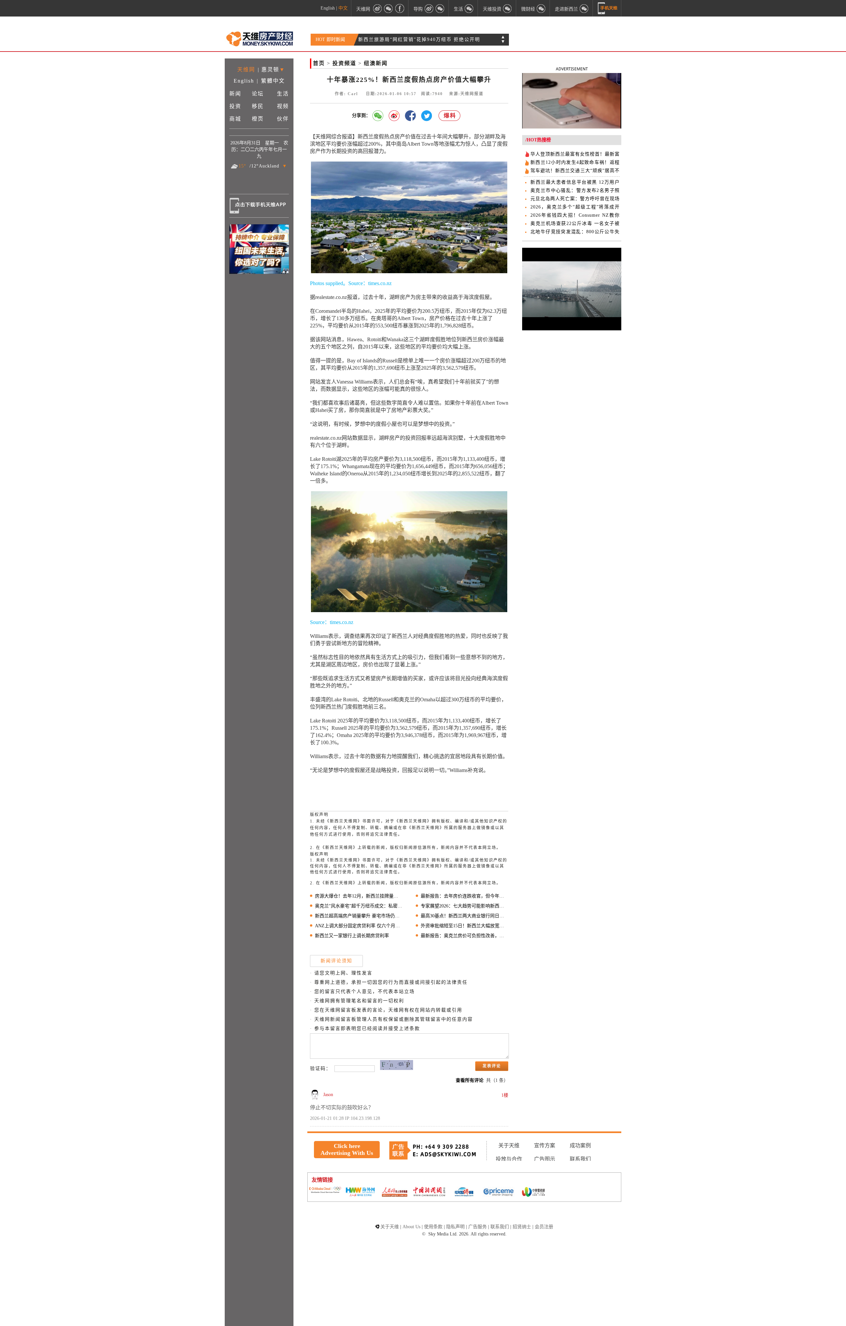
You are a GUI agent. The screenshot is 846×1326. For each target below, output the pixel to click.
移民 (258, 106)
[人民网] (394, 1192)
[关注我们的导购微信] (541, 8)
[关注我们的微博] (377, 8)
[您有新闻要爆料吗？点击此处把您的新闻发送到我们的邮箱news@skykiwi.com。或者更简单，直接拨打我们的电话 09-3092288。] (450, 116)
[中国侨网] (464, 1192)
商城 (235, 119)
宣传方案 (544, 1145)
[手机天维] (608, 8)
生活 (283, 93)
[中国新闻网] (429, 1192)
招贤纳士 (522, 1226)
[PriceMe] (498, 1192)
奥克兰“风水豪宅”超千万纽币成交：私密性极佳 (359, 905)
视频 (283, 106)
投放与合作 (509, 1159)
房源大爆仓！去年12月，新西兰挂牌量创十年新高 (359, 896)
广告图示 (544, 1159)
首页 (319, 63)
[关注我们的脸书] (400, 8)
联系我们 (580, 1159)
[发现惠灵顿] (584, 8)
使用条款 (433, 1226)
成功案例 (580, 1145)
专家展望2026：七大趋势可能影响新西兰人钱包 (464, 905)
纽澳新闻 (376, 63)
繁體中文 (273, 81)
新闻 (235, 93)
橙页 (258, 119)
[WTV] (533, 1192)
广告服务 (477, 1226)
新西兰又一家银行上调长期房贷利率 (352, 935)
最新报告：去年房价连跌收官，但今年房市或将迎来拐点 (464, 896)
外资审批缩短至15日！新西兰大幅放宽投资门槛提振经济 (464, 925)
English (328, 8)
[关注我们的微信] (389, 8)
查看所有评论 (469, 1080)
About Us (411, 1226)
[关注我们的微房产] (508, 8)
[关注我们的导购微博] (429, 8)
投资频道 (344, 63)
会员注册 (544, 1226)
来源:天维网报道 (466, 94)
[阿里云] (325, 1190)
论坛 (258, 93)
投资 (235, 106)
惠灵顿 (270, 69)
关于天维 (508, 1145)
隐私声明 (455, 1226)
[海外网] (359, 1192)
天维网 (363, 9)
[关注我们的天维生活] (469, 8)
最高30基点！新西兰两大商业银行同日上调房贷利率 (464, 915)
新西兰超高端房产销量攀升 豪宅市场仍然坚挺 (359, 915)
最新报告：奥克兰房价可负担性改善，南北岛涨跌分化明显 (464, 935)
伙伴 (283, 119)
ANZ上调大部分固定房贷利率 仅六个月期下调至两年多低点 (359, 925)
